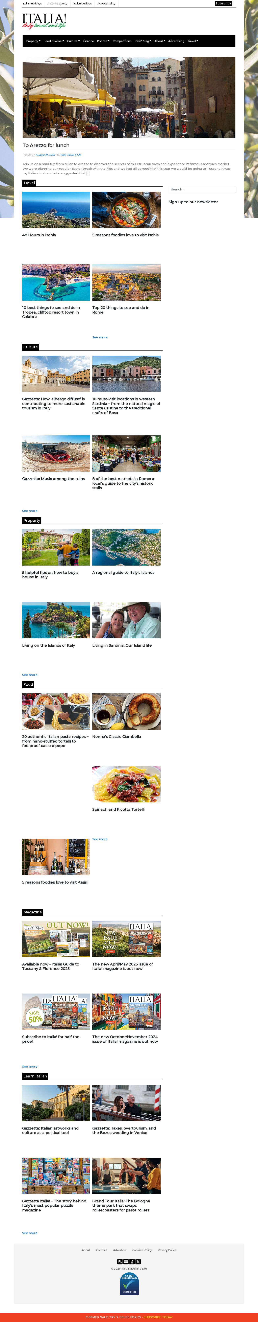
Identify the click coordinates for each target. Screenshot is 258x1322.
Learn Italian (35, 1076)
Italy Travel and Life (134, 1268)
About (158, 41)
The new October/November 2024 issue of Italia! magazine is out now (125, 1039)
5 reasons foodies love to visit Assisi (54, 882)
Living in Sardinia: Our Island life (122, 645)
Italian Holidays (32, 3)
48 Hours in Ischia (39, 235)
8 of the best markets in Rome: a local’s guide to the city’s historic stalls (123, 483)
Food (28, 684)
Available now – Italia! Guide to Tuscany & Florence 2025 (50, 966)
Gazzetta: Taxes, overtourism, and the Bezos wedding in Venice (124, 1130)
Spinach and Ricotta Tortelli (118, 809)
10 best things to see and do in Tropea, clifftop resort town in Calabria (51, 312)
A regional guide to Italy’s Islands (123, 572)
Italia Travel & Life (70, 154)
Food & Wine (53, 41)
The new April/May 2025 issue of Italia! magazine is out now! (122, 966)
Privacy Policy (106, 3)
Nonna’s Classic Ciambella (116, 736)
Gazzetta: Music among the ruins (53, 479)
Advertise (119, 1250)
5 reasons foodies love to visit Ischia (125, 235)
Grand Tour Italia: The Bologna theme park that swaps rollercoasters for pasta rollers (121, 1205)
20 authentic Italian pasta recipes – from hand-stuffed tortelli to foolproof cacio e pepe (55, 741)
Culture (72, 41)
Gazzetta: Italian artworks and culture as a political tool (50, 1130)
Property (32, 41)
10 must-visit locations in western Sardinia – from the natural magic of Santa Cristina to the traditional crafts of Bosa (126, 406)
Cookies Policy (142, 1250)
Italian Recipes (83, 3)
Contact (101, 1250)
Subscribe (224, 3)
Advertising (176, 41)
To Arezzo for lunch (46, 145)
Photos (102, 41)
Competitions (122, 41)
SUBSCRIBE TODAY (158, 1317)
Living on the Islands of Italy (48, 645)
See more (100, 337)
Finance (88, 41)
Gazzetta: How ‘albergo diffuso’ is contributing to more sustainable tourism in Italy (53, 403)
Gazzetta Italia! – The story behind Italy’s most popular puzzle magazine (54, 1205)
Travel (191, 41)
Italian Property (57, 3)
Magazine (32, 912)
